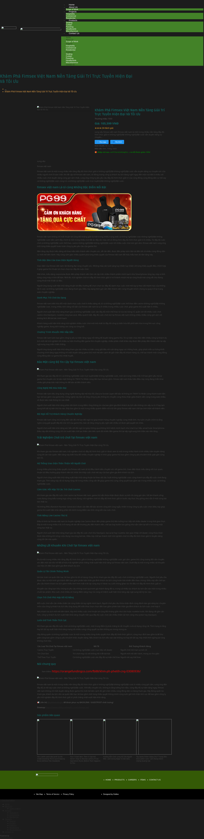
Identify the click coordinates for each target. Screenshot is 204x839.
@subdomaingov (55, 702)
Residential (70, 50)
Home (71, 5)
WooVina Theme (6, 838)
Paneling (69, 27)
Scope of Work (72, 42)
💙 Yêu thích (117, 142)
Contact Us (74, 33)
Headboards (71, 29)
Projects (72, 11)
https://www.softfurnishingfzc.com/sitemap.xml (67, 707)
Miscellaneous (72, 63)
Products (73, 20)
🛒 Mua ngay (101, 142)
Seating (69, 23)
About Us (73, 7)
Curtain (69, 25)
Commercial (71, 16)
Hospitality (70, 14)
